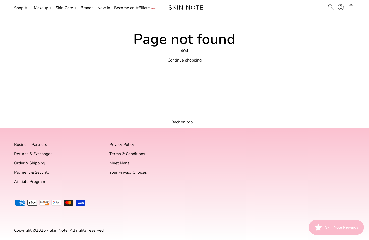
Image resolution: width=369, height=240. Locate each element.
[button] (351, 7)
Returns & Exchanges (33, 154)
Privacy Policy (121, 144)
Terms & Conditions (127, 154)
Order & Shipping (29, 163)
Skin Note (59, 230)
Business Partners (30, 144)
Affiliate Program (29, 181)
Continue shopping (185, 60)
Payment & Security (32, 172)
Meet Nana (119, 163)
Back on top (182, 122)
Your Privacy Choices (128, 172)
